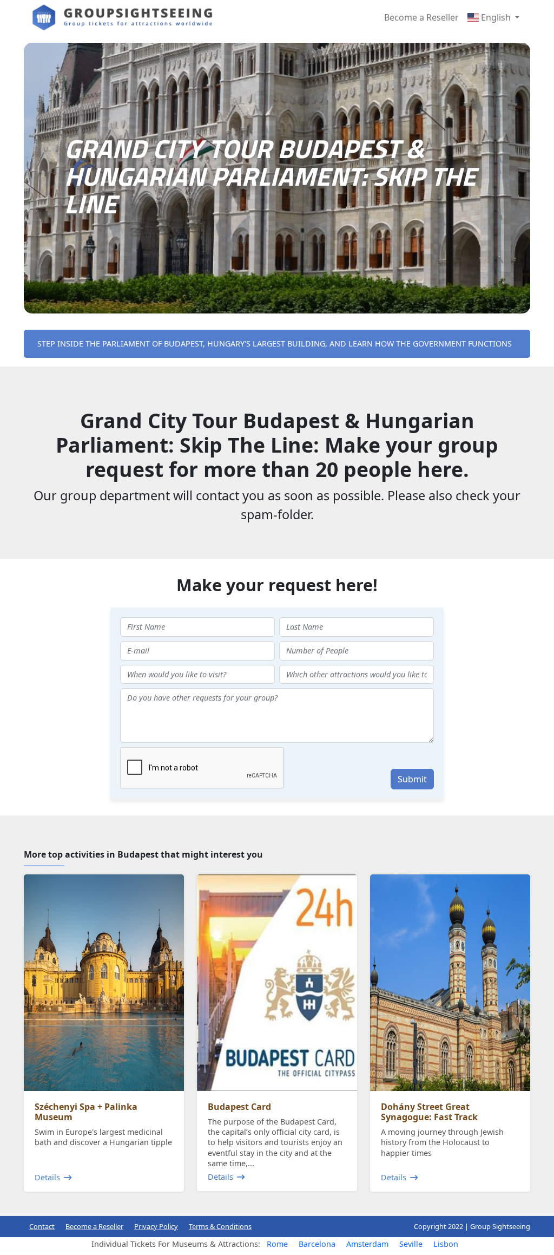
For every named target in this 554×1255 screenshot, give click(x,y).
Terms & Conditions (220, 1226)
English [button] (496, 17)
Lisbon (445, 1244)
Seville (411, 1244)
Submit (412, 779)
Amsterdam (367, 1244)
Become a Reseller (421, 17)
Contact (42, 1226)
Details (47, 1177)
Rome (277, 1244)
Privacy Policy (156, 1226)
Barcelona (317, 1244)
